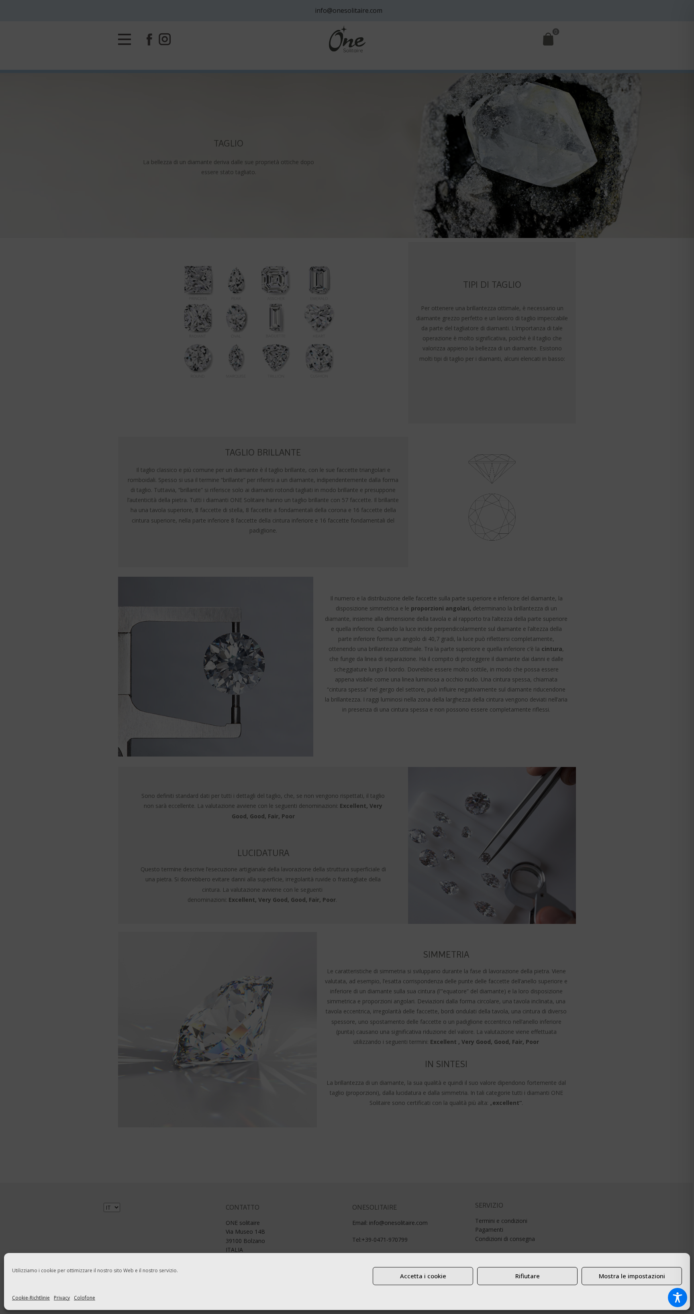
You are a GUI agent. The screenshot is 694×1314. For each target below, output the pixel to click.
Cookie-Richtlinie (31, 1297)
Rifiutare (527, 1276)
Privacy (62, 1297)
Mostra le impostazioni (632, 1276)
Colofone (84, 1297)
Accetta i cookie (423, 1276)
